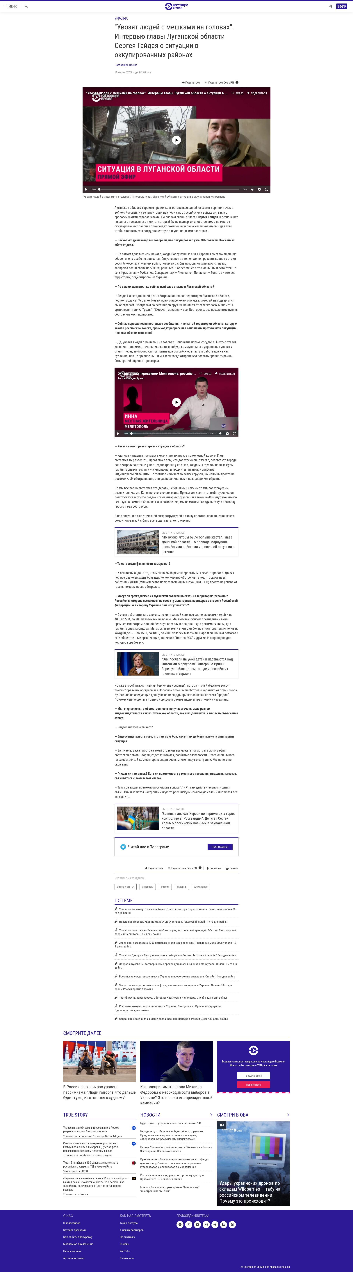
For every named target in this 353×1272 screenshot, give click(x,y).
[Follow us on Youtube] (197, 1224)
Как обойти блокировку (77, 1237)
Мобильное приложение (78, 1244)
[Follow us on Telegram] (214, 1224)
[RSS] (223, 1224)
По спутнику (127, 1237)
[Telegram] (330, 6)
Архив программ (73, 1258)
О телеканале (71, 1223)
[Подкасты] (232, 1224)
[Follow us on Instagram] (206, 1224)
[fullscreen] (266, 189)
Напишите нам (72, 1251)
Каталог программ (74, 1230)
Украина (121, 18)
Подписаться (220, 846)
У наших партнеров (132, 1230)
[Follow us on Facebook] (179, 1224)
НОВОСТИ (150, 1115)
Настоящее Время (126, 65)
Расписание (127, 1258)
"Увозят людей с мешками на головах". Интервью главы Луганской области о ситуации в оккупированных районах (175, 93)
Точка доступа (129, 1223)
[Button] (191, 82)
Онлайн (124, 1244)
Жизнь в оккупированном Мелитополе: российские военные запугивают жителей (182, 373)
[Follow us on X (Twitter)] (188, 1224)
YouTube (125, 1251)
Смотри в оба (233, 1115)
